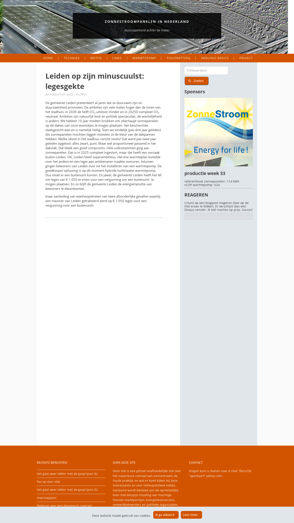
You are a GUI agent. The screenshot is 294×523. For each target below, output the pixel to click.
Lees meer (190, 515)
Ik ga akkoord (164, 515)
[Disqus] (108, 280)
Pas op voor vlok (48, 482)
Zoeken (198, 81)
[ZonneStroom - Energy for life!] (218, 165)
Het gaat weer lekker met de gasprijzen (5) (67, 490)
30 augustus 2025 (59, 94)
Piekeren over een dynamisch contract (64, 506)
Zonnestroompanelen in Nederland (147, 21)
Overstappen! (46, 498)
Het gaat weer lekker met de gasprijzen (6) (67, 474)
